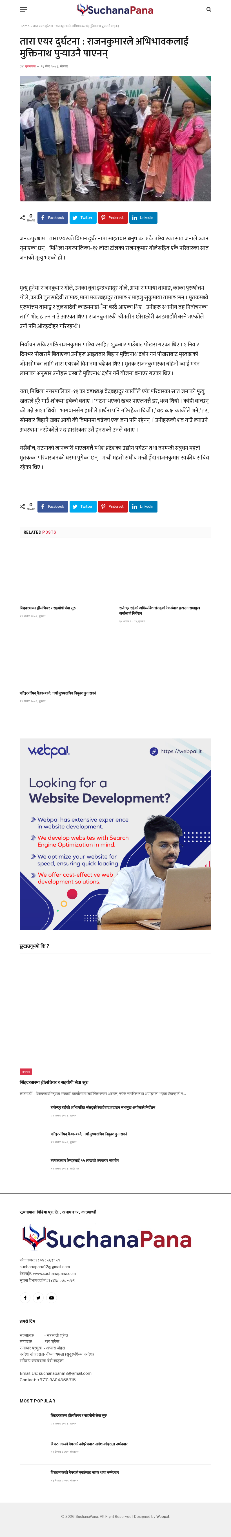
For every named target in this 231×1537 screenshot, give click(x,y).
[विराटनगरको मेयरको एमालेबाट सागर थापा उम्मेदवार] (33, 1478)
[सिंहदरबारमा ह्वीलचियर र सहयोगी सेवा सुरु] (66, 573)
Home (25, 26)
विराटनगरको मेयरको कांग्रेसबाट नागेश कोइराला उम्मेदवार (89, 1444)
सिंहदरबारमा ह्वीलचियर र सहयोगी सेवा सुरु (48, 608)
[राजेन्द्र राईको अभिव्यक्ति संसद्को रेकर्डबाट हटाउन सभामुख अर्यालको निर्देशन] (165, 573)
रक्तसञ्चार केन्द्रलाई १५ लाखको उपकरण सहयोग (85, 1160)
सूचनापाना (30, 66)
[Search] (208, 9)
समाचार (26, 1071)
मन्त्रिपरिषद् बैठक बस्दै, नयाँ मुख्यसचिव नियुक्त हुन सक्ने (58, 693)
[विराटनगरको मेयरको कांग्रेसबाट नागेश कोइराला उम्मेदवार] (33, 1450)
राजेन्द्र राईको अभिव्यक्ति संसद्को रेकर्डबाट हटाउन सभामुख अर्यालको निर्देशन (159, 610)
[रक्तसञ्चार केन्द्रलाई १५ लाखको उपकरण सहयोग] (33, 1167)
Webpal (162, 1516)
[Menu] (23, 9)
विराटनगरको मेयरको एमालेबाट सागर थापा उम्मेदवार (85, 1472)
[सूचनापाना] (115, 9)
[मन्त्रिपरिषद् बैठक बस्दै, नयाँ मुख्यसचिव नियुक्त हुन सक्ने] (66, 658)
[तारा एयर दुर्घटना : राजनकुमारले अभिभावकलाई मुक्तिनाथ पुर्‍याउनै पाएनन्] (115, 138)
